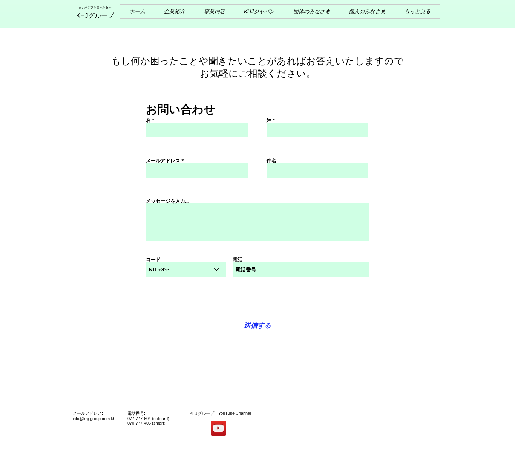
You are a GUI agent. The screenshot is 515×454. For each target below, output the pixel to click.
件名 (271, 160)
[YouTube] (218, 428)
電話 (237, 259)
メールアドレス (163, 160)
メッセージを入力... (167, 201)
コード (153, 259)
